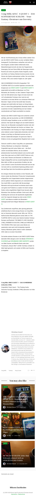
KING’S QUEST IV (16, 88)
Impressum (14, 494)
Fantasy (11, 370)
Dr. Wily (9, 435)
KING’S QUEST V (29, 88)
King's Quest (18, 370)
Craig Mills (3, 370)
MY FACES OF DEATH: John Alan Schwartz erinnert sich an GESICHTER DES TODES (16, 457)
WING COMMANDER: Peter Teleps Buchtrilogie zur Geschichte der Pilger (17, 429)
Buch (3, 10)
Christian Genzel (17, 332)
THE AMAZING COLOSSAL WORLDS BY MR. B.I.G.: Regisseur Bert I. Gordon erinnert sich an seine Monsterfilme (17, 400)
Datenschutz (21, 494)
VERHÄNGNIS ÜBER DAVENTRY (20, 241)
